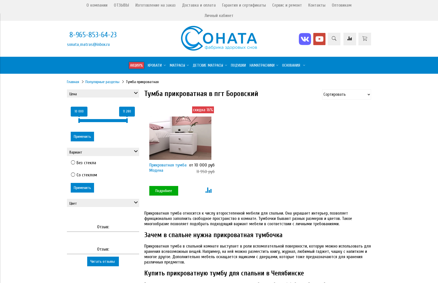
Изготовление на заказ (155, 5)
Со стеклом (87, 175)
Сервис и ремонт (287, 5)
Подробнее (163, 190)
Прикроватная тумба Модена (168, 167)
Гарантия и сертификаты (244, 5)
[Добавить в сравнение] (208, 191)
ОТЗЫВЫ (121, 5)
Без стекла (86, 162)
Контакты (316, 5)
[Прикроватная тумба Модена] (180, 138)
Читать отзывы (103, 261)
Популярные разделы (102, 82)
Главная (73, 82)
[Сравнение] (349, 39)
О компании (96, 5)
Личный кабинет (219, 15)
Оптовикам (342, 5)
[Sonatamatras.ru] (219, 49)
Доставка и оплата (199, 5)
